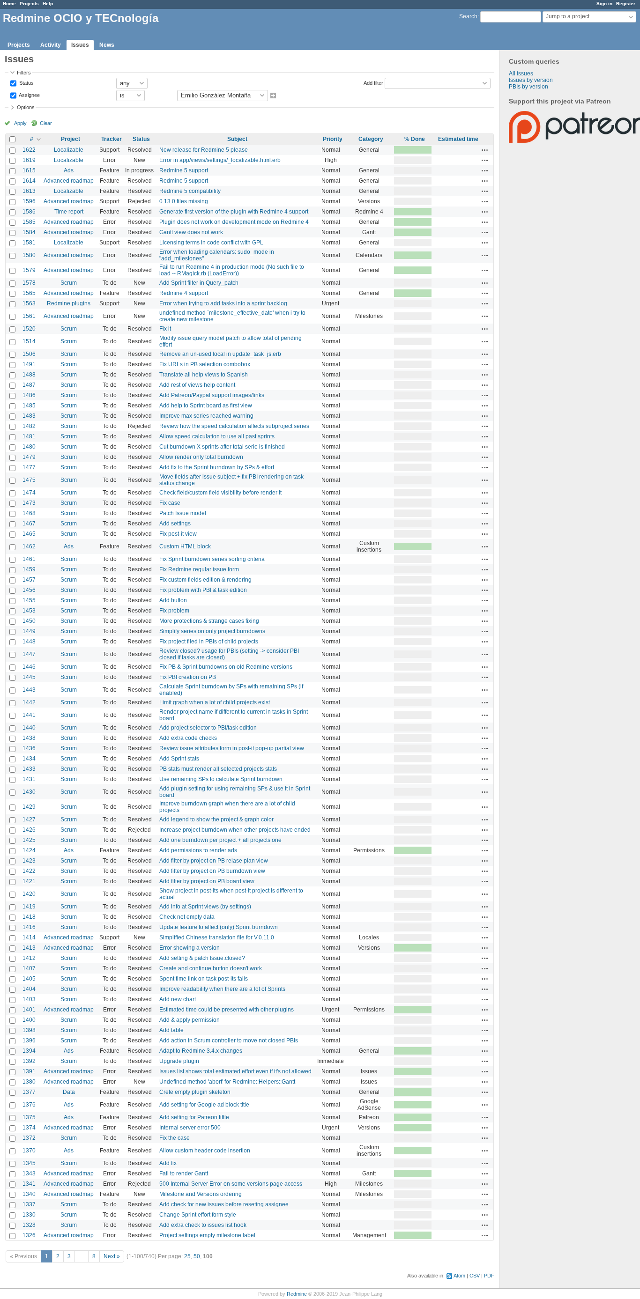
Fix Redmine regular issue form (199, 569)
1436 (29, 748)
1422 (29, 871)
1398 (29, 1030)
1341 (29, 1184)
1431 (29, 779)
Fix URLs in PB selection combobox (204, 364)
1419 (29, 906)
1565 (29, 293)
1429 (29, 807)
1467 (29, 523)
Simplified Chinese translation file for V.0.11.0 (216, 937)
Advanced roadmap (69, 180)
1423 (29, 860)
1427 (29, 819)
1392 (29, 1061)
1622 (29, 150)
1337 (29, 1204)
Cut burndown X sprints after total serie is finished (222, 446)
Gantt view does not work (191, 232)
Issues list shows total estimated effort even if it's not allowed (235, 1071)
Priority (332, 139)
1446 (29, 667)
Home (9, 3)
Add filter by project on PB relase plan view (213, 860)
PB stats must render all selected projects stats (218, 769)
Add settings (175, 523)
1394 (29, 1051)
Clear (46, 123)
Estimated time (458, 139)
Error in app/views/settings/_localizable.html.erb (220, 160)
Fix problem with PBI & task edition (203, 590)
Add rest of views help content (197, 385)
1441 (29, 715)
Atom (459, 1275)
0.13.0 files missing (183, 201)
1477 (29, 467)
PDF (489, 1275)
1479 (29, 457)
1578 (29, 283)
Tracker (111, 139)
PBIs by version (528, 86)
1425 (29, 840)
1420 (29, 894)
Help (48, 3)
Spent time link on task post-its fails (203, 978)
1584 (29, 232)
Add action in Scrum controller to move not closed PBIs (228, 1040)
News (106, 45)
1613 (29, 191)
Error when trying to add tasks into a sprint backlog (223, 303)
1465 (29, 534)
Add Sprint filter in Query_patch (198, 283)
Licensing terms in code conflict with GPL (211, 242)
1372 (29, 1138)
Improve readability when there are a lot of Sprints (222, 989)
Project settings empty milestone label (207, 1235)
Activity (50, 45)
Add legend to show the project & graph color (216, 819)
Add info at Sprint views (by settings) (205, 906)
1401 (29, 1009)
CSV (474, 1275)
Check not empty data (187, 917)
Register (625, 3)
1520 (29, 328)
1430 (29, 792)
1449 (29, 631)
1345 (29, 1163)
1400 (29, 1020)
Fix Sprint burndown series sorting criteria (212, 559)
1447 (29, 654)
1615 (29, 170)
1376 (29, 1104)
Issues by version (531, 80)
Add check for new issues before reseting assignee (224, 1204)
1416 (29, 927)
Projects (29, 3)
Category (370, 139)
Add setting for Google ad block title (204, 1104)
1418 (29, 917)
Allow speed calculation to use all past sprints (217, 436)
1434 (29, 758)
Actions (485, 150)
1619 (29, 160)
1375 (29, 1117)
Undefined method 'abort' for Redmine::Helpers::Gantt (227, 1081)
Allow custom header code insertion (204, 1150)
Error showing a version (189, 948)
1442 (29, 702)
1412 (29, 958)
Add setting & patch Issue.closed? (202, 958)
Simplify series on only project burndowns (212, 631)
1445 (29, 677)
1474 (29, 492)
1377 (29, 1092)
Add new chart (177, 999)
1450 (29, 621)
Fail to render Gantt (183, 1173)
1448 (29, 641)
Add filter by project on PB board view (206, 881)
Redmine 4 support (183, 293)
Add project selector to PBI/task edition (208, 727)
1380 (29, 1081)
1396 (29, 1040)
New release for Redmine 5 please (203, 150)
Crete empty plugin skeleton (195, 1092)
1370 (29, 1150)
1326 (29, 1235)
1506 (29, 354)
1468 (29, 513)
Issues (80, 45)
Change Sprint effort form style (197, 1214)
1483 (29, 416)
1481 (29, 436)
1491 (29, 364)
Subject (237, 139)
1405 (29, 978)
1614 (29, 180)
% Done (414, 139)
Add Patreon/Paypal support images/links (211, 395)
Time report (68, 211)
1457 (29, 579)
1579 (29, 270)
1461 (29, 559)
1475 (29, 480)
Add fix (168, 1163)
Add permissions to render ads (198, 850)
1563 (29, 303)
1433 (29, 769)
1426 (29, 830)
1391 (29, 1071)
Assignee (29, 94)
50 (196, 1256)
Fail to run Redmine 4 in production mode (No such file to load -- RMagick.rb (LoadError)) (231, 270)
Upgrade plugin (179, 1061)
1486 (29, 395)
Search (468, 16)
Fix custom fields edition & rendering (205, 579)
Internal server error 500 (190, 1127)
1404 (29, 989)
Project (70, 139)
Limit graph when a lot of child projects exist (214, 702)
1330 (29, 1214)
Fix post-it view (178, 534)
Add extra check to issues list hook (202, 1225)
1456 (29, 590)
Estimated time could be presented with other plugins (226, 1009)
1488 (29, 374)
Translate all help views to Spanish (203, 374)
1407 (29, 968)
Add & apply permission (189, 1020)
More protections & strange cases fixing (209, 621)
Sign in (604, 3)
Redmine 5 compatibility (190, 191)
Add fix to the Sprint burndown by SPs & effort (216, 467)
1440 (29, 727)
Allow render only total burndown (201, 457)
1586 (29, 211)
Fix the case (174, 1138)
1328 (29, 1225)
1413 (29, 948)
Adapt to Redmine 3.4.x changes (200, 1051)
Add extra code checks (188, 738)
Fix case (169, 503)
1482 (29, 426)
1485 (29, 405)
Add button (173, 600)
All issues (521, 73)
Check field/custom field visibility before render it (220, 492)
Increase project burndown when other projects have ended (235, 830)
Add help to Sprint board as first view (205, 405)
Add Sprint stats (179, 758)
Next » (112, 1256)
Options (26, 107)
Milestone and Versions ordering (200, 1194)
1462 (29, 546)
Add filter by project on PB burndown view (212, 871)
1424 (29, 850)
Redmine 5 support (183, 170)
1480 (29, 446)
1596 (29, 201)
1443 (29, 689)
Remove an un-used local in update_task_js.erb (220, 354)
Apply (20, 123)
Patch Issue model (182, 513)
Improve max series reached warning (206, 416)
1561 (29, 316)
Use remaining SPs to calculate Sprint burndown (221, 779)
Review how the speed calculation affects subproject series (234, 426)
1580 (29, 255)
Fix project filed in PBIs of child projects (208, 641)
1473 (29, 503)
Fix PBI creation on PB (187, 677)
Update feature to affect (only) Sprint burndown (218, 927)
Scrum (68, 283)
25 (187, 1256)
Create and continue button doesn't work (210, 968)
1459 (29, 569)
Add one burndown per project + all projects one (220, 840)
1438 (29, 738)
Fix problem (174, 610)
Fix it (165, 328)
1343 (29, 1173)
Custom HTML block (185, 546)
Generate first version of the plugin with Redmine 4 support (233, 211)
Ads (69, 170)
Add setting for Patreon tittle (194, 1117)
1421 (29, 881)
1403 (29, 999)
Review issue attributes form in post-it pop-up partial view (231, 748)
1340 (29, 1194)
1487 (29, 385)
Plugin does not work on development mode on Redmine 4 (234, 222)
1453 (29, 610)
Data (69, 1092)
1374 (29, 1127)
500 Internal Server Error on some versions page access (230, 1184)
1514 (29, 341)
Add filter (373, 82)
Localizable (68, 150)
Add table (171, 1030)
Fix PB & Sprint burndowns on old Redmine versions (225, 667)
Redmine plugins (68, 303)
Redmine (297, 1294)
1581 (29, 242)
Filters (24, 72)
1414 (29, 937)
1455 (29, 600)
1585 (29, 222)
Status (26, 82)
